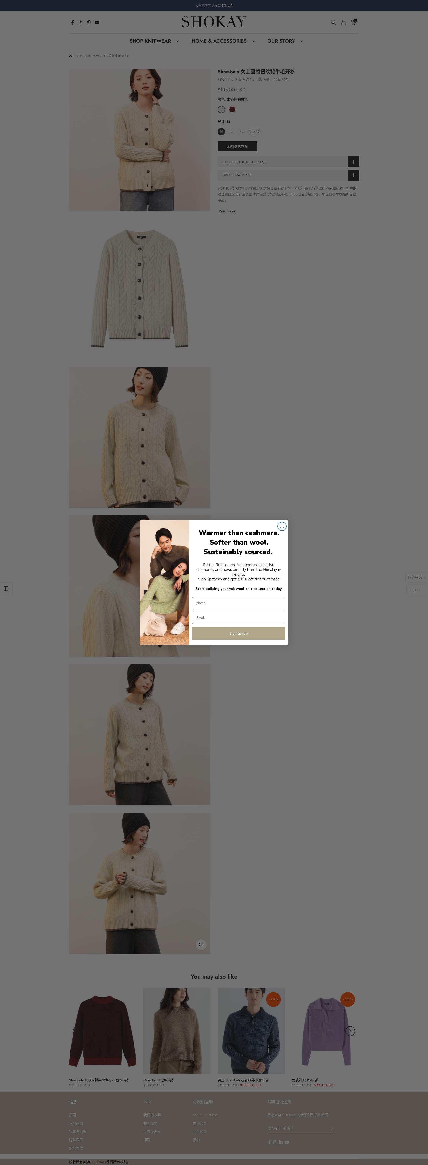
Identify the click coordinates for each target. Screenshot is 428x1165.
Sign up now (239, 633)
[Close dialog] (282, 526)
